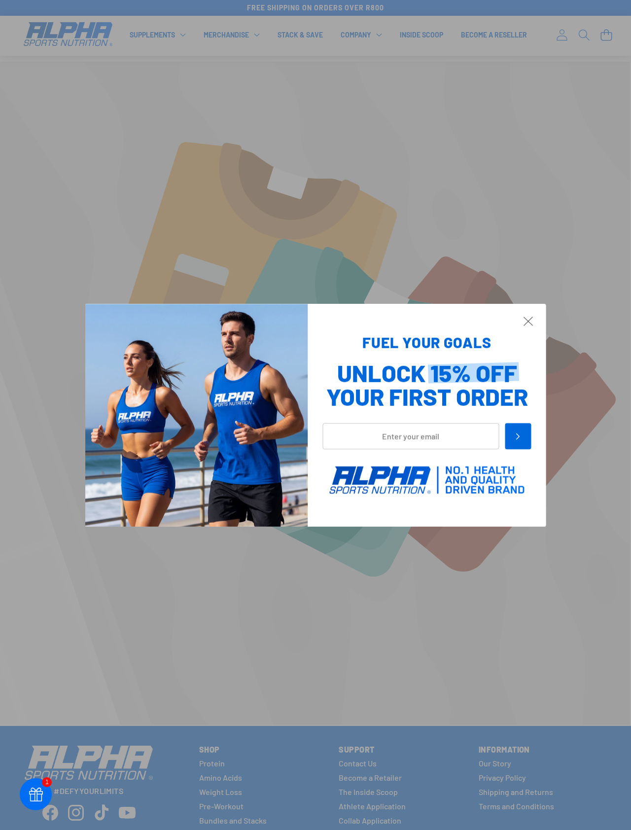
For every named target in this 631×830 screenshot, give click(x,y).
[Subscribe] (518, 436)
